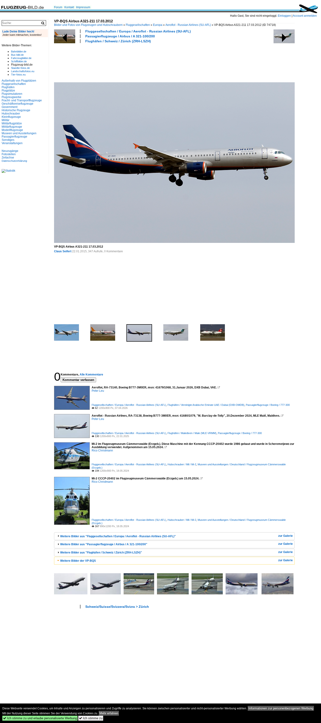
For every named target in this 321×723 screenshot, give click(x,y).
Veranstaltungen (12, 143)
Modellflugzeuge (12, 130)
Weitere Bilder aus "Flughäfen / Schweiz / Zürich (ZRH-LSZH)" (101, 552)
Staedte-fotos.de (20, 68)
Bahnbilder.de (18, 51)
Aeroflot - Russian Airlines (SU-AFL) (188, 25)
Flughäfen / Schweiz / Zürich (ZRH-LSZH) (118, 41)
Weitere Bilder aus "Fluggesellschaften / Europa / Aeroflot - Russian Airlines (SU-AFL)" (118, 536)
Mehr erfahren (108, 713)
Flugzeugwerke (11, 97)
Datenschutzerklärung (14, 160)
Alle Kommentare (91, 374)
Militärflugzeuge (12, 126)
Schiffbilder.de (19, 61)
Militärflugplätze (12, 123)
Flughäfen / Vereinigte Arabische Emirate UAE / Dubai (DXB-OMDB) (206, 404)
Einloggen (284, 15)
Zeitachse (8, 157)
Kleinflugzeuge (11, 117)
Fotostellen (9, 154)
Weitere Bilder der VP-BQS (78, 560)
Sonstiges (8, 140)
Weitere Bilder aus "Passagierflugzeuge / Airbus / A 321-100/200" (103, 544)
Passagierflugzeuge (14, 136)
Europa (157, 25)
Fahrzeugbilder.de (21, 58)
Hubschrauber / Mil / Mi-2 (182, 464)
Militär (5, 120)
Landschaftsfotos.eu (22, 71)
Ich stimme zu (90, 718)
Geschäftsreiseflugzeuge (17, 103)
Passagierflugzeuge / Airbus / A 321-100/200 (120, 36)
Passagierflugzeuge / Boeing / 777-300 (268, 404)
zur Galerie (285, 535)
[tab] (174, 536)
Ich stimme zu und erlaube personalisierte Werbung (40, 718)
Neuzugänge (10, 151)
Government (9, 107)
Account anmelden (305, 15)
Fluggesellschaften (138, 25)
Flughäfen (8, 87)
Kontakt (69, 7)
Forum (58, 7)
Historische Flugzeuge (16, 110)
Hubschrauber (11, 113)
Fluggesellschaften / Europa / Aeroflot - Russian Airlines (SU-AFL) (138, 31)
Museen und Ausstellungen (19, 133)
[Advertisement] (139, 62)
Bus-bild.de (17, 54)
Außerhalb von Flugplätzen (19, 80)
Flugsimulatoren (12, 93)
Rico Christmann (102, 450)
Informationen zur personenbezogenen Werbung (280, 708)
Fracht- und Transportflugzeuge (22, 100)
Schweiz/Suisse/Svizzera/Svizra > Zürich (117, 606)
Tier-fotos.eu (18, 74)
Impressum (83, 7)
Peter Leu (98, 390)
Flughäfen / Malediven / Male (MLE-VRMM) (192, 433)
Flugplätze (8, 90)
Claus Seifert (62, 251)
